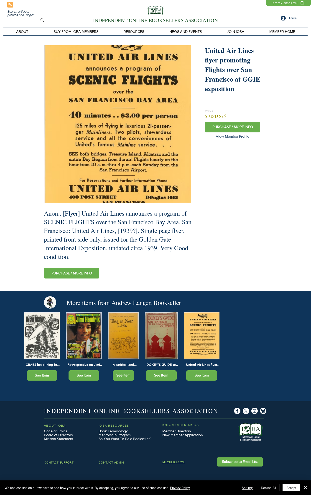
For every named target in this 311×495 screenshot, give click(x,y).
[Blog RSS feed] (10, 5)
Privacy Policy (180, 487)
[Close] (305, 487)
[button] (76, 31)
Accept (291, 487)
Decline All (268, 487)
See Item (42, 375)
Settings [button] (247, 487)
